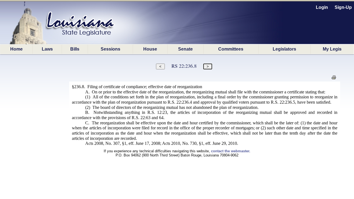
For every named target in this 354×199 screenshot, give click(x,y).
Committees (230, 49)
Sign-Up (343, 7)
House (150, 49)
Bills (74, 49)
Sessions (110, 49)
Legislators (284, 49)
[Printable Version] (333, 79)
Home (16, 49)
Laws (47, 49)
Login (322, 7)
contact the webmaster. (230, 151)
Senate (185, 49)
